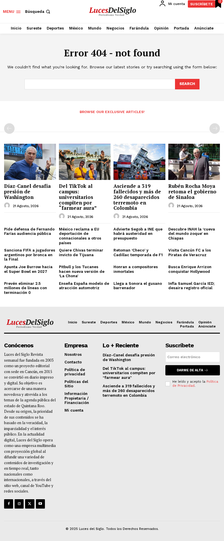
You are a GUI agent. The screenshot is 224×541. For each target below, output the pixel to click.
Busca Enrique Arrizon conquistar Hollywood (189, 269)
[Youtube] (40, 503)
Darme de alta (190, 370)
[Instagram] (19, 503)
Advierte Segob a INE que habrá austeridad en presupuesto (137, 233)
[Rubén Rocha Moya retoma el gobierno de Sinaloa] (194, 162)
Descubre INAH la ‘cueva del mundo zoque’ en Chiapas (191, 233)
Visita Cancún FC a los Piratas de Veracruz (189, 252)
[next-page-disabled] (214, 128)
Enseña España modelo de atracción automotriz (84, 285)
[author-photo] (8, 205)
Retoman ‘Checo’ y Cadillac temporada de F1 (138, 252)
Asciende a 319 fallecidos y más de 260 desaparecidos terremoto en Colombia (137, 197)
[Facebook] (8, 503)
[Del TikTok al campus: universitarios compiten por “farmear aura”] (85, 162)
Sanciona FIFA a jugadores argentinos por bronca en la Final (29, 254)
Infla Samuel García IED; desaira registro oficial (191, 285)
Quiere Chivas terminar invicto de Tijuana (81, 252)
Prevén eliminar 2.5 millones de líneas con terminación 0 (25, 288)
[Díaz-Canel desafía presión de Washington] (30, 162)
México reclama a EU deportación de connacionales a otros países (80, 236)
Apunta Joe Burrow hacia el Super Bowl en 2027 (28, 269)
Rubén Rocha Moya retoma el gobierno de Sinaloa (192, 191)
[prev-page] (9, 128)
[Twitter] (29, 503)
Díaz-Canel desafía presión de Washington (27, 191)
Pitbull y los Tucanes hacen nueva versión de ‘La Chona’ (81, 271)
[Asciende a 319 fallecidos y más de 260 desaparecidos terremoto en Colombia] (139, 162)
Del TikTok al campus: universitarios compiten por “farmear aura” (78, 197)
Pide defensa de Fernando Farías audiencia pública (29, 231)
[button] (38, 11)
